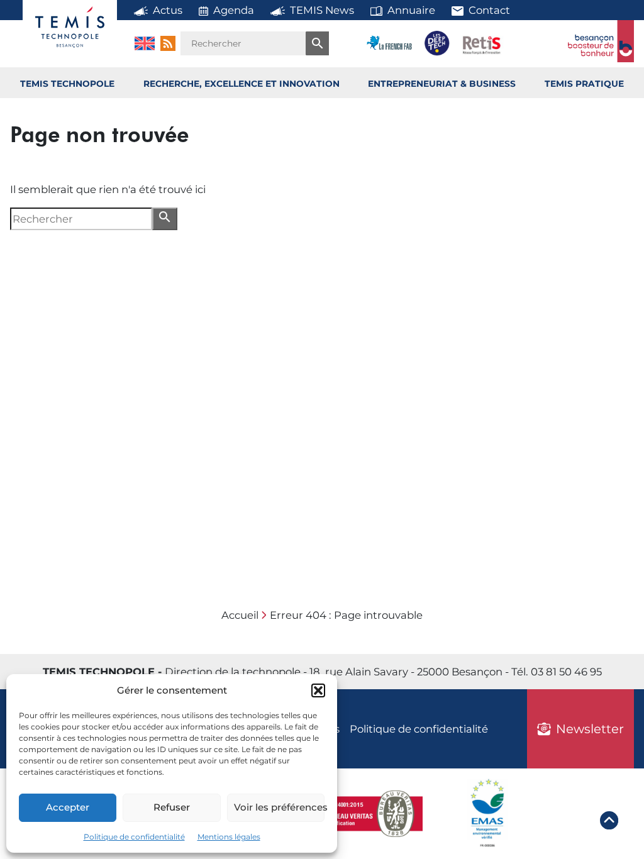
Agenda (233, 10)
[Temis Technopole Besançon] (70, 27)
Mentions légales (228, 836)
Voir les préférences (279, 807)
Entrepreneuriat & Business (442, 84)
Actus (167, 10)
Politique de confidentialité (134, 836)
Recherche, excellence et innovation (241, 84)
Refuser (171, 807)
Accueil (239, 615)
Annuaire (411, 10)
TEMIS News (322, 10)
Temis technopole (67, 84)
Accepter (67, 807)
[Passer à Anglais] (145, 43)
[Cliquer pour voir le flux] (167, 43)
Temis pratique (584, 84)
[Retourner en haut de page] (609, 822)
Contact (489, 10)
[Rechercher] (317, 43)
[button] (318, 690)
